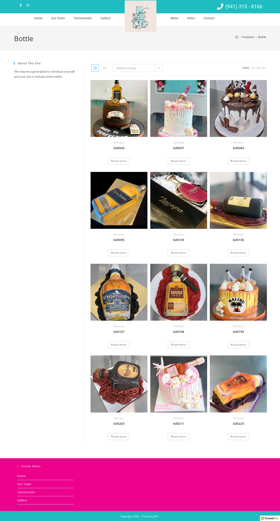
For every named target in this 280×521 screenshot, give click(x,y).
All (264, 68)
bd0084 (238, 148)
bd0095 (119, 240)
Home (38, 18)
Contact (209, 18)
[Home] (236, 37)
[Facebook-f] (21, 5)
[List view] (104, 68)
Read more (119, 161)
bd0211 (178, 423)
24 (257, 68)
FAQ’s (191, 18)
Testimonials (83, 18)
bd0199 (238, 332)
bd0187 (119, 332)
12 (252, 68)
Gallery (105, 18)
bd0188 (178, 332)
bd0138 (238, 240)
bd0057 (178, 148)
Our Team (58, 18)
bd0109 (178, 240)
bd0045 (119, 148)
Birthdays (119, 142)
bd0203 (119, 423)
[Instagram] (28, 5)
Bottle (262, 37)
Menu (174, 18)
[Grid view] (95, 68)
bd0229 (238, 423)
